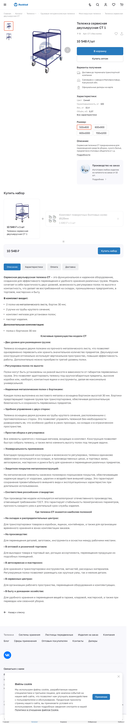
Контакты (77, 640)
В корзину (100, 51)
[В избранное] (116, 33)
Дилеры (92, 640)
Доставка (70, 267)
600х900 (99, 127)
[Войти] (105, 4)
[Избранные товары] (113, 4)
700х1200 (101, 133)
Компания (109, 634)
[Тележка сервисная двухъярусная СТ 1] (44, 50)
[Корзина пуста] (121, 4)
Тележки (9, 634)
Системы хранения (29, 634)
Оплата (54, 267)
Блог (6, 640)
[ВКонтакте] (7, 655)
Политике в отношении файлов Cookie (36, 710)
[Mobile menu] (5, 5)
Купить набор (109, 250)
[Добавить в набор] (118, 218)
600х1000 (84, 133)
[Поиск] (97, 4)
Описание (12, 267)
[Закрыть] (118, 676)
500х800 (84, 127)
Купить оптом (100, 58)
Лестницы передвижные (59, 634)
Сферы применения (25, 640)
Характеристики (34, 267)
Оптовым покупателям (55, 640)
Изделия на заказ (88, 634)
